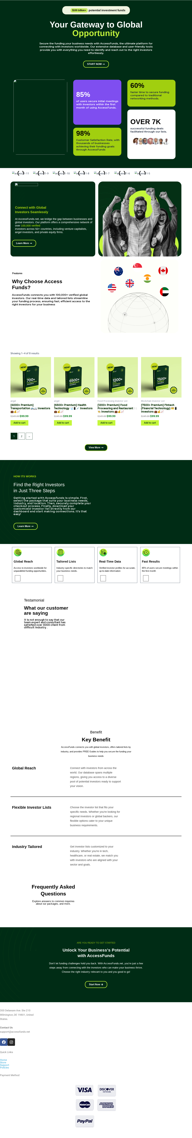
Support (4, 1065)
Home (3, 1059)
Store (3, 1062)
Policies (4, 1067)
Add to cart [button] (19, 422)
